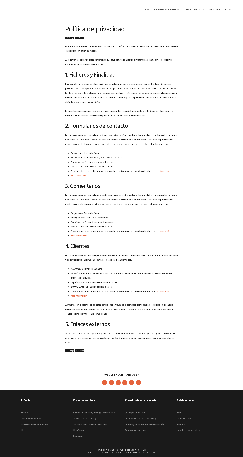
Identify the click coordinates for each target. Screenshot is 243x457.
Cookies (119, 452)
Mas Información (79, 176)
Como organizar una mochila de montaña (144, 424)
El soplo (26, 9)
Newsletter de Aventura (188, 430)
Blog (23, 430)
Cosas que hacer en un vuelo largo (141, 418)
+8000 (180, 413)
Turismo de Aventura (31, 418)
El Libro (24, 413)
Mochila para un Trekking (84, 418)
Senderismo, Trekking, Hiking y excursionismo (94, 413)
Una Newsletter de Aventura (34, 424)
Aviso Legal (94, 452)
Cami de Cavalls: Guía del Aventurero (90, 424)
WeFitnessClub (184, 418)
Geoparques (79, 436)
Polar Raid (181, 424)
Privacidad (107, 452)
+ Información (163, 171)
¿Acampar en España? (135, 413)
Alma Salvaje (79, 430)
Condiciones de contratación (140, 452)
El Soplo (119, 450)
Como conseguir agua (135, 430)
